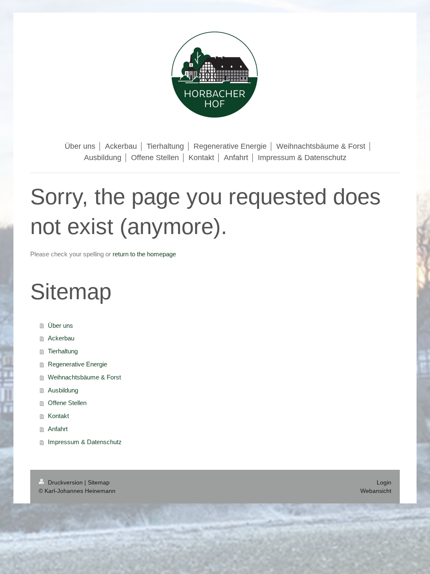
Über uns (60, 325)
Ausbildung (63, 390)
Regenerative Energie (77, 364)
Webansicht (375, 490)
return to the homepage (144, 254)
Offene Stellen (67, 402)
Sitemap (99, 482)
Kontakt (58, 415)
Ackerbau (61, 338)
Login (384, 482)
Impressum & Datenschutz (85, 441)
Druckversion (65, 482)
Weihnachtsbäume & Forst (84, 377)
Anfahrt (58, 428)
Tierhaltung (63, 351)
